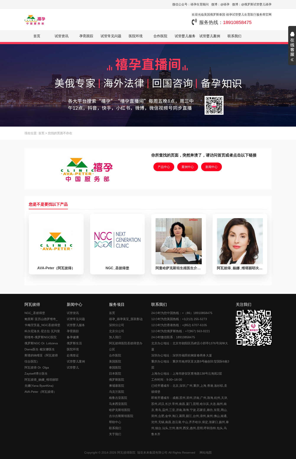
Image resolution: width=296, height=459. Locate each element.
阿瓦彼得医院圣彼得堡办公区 (125, 346)
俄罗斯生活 (74, 343)
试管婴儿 (73, 367)
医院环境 (136, 36)
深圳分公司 (116, 325)
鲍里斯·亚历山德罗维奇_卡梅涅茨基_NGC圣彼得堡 (42, 322)
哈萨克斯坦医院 (119, 410)
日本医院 (115, 373)
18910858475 (237, 22)
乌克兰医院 (116, 391)
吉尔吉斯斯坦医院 (121, 416)
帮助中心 (115, 422)
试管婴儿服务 (185, 36)
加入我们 (115, 337)
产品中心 (164, 167)
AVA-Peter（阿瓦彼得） (40, 391)
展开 (292, 47)
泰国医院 (115, 367)
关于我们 (115, 434)
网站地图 (206, 452)
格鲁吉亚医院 (118, 397)
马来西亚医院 (118, 404)
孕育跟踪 (86, 36)
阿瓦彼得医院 (126, 452)
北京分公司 (116, 331)
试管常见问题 (111, 36)
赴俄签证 (73, 355)
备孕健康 (73, 337)
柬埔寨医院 (116, 385)
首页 (36, 36)
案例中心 (188, 167)
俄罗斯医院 (116, 379)
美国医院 (115, 361)
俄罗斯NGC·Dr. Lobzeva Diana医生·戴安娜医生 (41, 346)
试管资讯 (61, 36)
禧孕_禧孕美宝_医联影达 (126, 319)
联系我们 (234, 36)
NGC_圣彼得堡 (34, 313)
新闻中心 (211, 167)
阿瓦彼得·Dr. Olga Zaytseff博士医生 (36, 370)
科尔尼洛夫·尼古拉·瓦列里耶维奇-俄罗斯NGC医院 (42, 334)
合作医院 (160, 36)
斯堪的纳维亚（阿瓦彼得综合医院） (41, 358)
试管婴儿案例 (209, 36)
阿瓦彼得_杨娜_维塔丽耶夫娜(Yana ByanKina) (41, 382)
